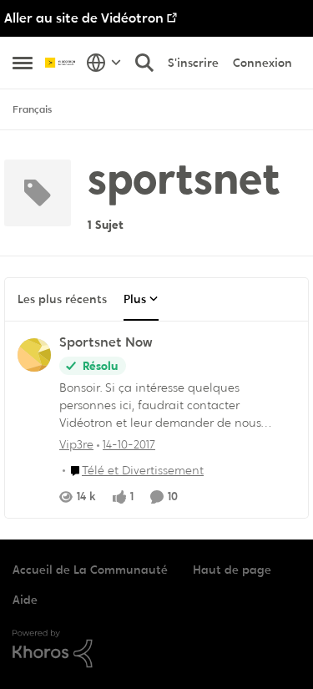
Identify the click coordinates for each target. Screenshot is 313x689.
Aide (25, 599)
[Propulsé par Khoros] (156, 649)
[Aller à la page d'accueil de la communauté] (61, 63)
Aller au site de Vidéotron (84, 18)
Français (32, 109)
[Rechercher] (144, 63)
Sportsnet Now (106, 342)
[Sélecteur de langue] (104, 62)
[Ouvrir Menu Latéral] (22, 62)
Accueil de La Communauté (90, 569)
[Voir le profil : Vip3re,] (34, 355)
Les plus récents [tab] (62, 299)
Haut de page (232, 569)
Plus (135, 299)
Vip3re (76, 444)
